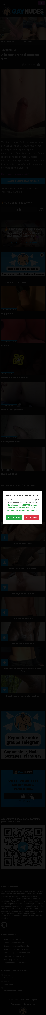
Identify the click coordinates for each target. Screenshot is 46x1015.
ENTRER (15, 517)
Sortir (33, 517)
